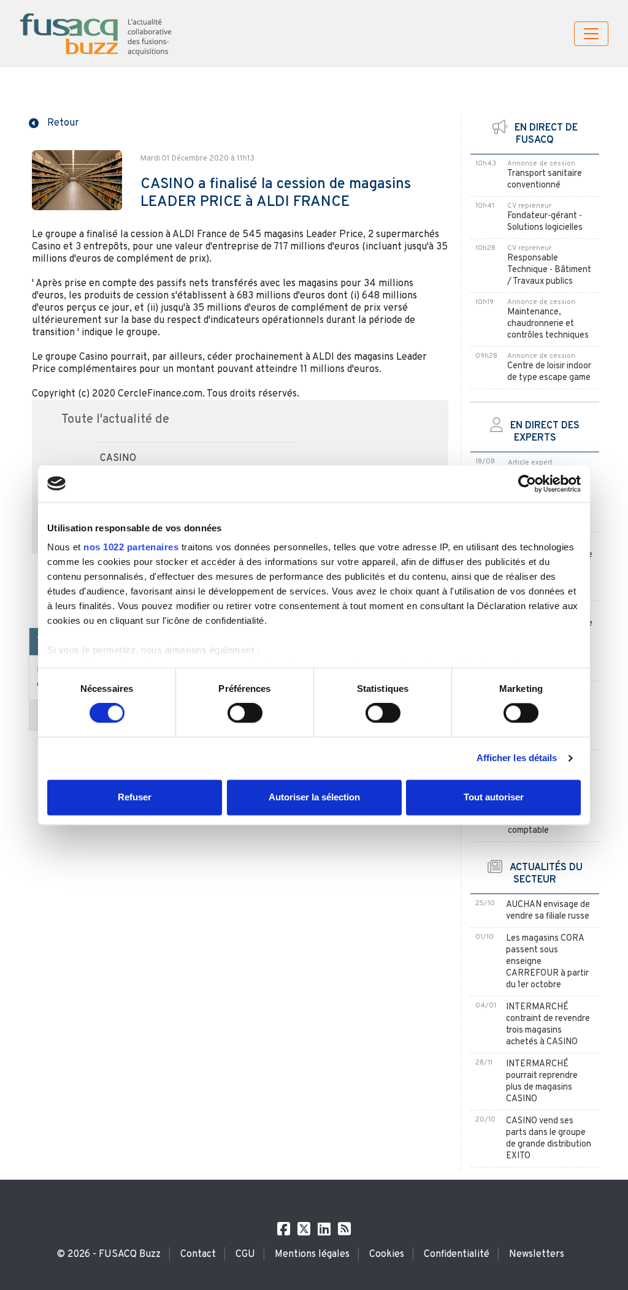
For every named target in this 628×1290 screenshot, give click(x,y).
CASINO (118, 458)
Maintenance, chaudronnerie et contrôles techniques (548, 323)
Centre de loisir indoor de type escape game (549, 372)
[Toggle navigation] (591, 33)
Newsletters (536, 1254)
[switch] (245, 713)
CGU (245, 1254)
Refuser (134, 797)
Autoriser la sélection (314, 797)
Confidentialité (456, 1254)
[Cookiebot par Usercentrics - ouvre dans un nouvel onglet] (527, 483)
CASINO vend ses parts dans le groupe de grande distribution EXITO (548, 1138)
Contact (198, 1254)
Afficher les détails (517, 758)
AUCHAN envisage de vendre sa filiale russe (548, 910)
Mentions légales (312, 1254)
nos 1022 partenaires (130, 547)
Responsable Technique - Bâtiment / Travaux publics (549, 269)
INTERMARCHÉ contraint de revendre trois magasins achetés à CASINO (548, 1024)
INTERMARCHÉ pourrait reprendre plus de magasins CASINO (542, 1081)
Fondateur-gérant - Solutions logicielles (545, 221)
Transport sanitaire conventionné (544, 179)
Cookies (386, 1254)
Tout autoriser (494, 797)
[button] (54, 122)
